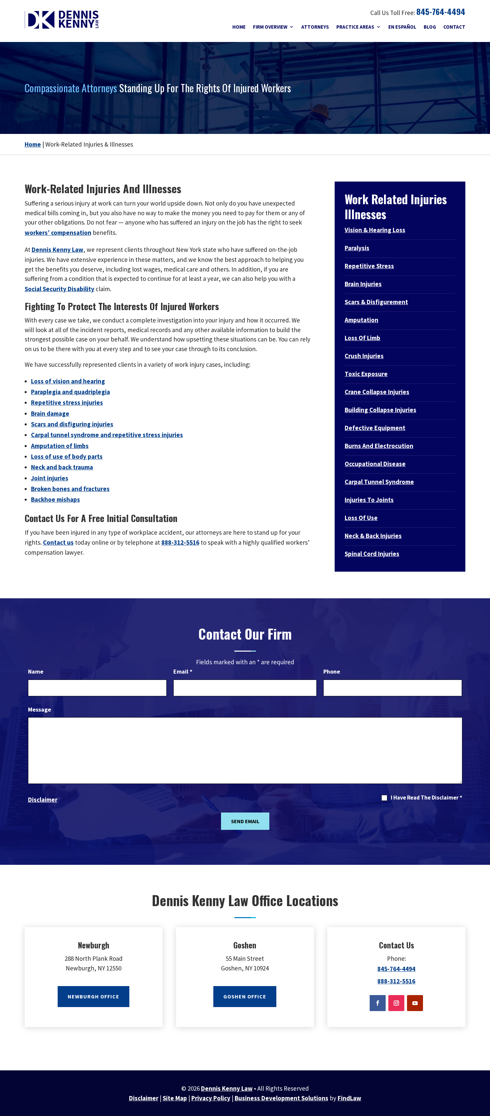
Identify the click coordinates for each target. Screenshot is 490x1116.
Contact (454, 27)
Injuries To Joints (369, 500)
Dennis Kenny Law (227, 1088)
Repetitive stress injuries (67, 402)
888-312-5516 (180, 542)
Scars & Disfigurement (376, 302)
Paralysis (357, 248)
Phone (331, 671)
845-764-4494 (440, 11)
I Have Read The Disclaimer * (426, 798)
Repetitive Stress (369, 266)
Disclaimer (42, 800)
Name (35, 671)
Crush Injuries (364, 356)
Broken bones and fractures (70, 489)
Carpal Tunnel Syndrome (379, 482)
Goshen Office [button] (244, 996)
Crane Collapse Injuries (377, 392)
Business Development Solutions (281, 1098)
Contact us (58, 542)
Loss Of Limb (362, 338)
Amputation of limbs (60, 446)
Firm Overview (270, 27)
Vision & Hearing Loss (375, 230)
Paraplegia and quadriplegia (70, 392)
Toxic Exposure (366, 374)
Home (239, 27)
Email (182, 671)
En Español (402, 27)
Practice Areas (355, 27)
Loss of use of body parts (67, 456)
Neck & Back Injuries (373, 536)
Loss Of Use (361, 518)
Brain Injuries (363, 284)
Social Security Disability (59, 289)
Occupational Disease (375, 464)
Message (39, 709)
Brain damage (50, 413)
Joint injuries (49, 478)
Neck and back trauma (62, 467)
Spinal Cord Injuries (372, 554)
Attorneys (315, 27)
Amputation (361, 320)
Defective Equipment (375, 428)
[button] (483, 1082)
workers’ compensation (58, 233)
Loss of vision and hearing (68, 381)
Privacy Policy (210, 1098)
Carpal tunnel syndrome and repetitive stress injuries (107, 435)
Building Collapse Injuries (380, 410)
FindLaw (349, 1098)
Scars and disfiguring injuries (72, 424)
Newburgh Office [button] (93, 996)
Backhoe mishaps (55, 499)
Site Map (175, 1098)
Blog (430, 27)
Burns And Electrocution (379, 446)
